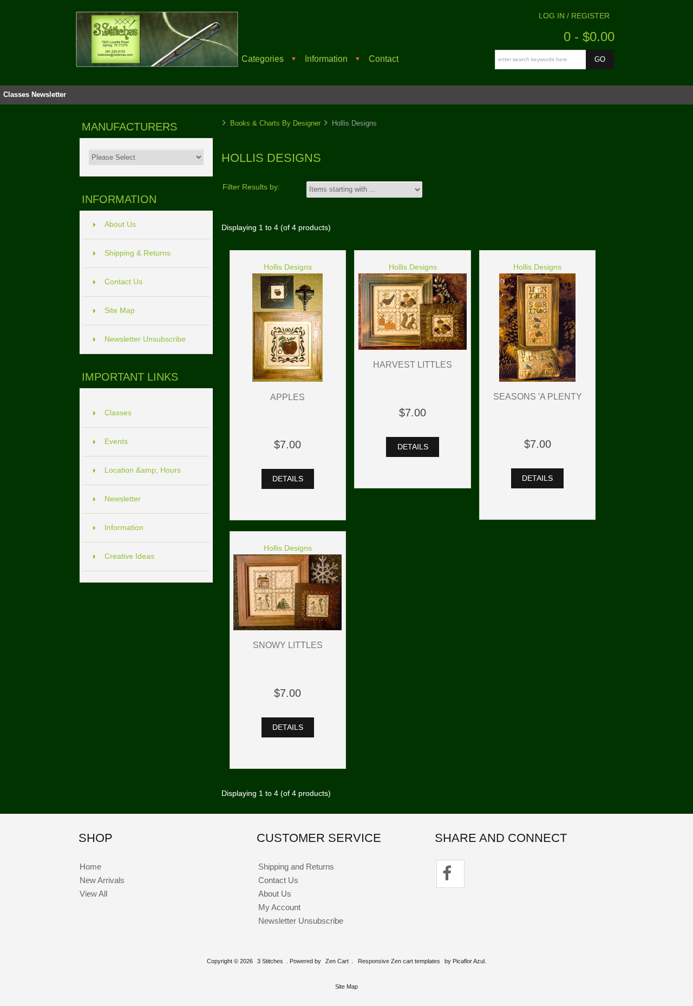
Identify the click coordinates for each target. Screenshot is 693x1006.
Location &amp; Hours (142, 470)
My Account (279, 907)
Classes (16, 94)
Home (90, 866)
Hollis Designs (288, 267)
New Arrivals (102, 880)
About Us (120, 224)
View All (93, 893)
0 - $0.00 (589, 36)
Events (116, 441)
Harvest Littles (412, 364)
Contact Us (123, 282)
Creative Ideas (129, 556)
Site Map (119, 310)
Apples (287, 397)
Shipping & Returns (137, 253)
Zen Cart (337, 961)
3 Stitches (270, 961)
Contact (383, 58)
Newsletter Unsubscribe (145, 339)
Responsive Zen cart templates (399, 961)
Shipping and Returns (296, 866)
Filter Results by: (251, 187)
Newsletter (48, 94)
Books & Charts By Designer (275, 123)
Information (326, 58)
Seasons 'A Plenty (537, 396)
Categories (262, 58)
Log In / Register (574, 16)
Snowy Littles (288, 645)
